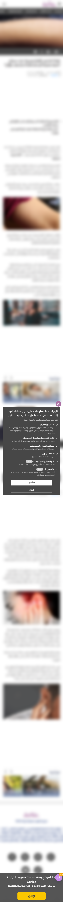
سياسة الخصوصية (16, 885)
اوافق (31, 896)
